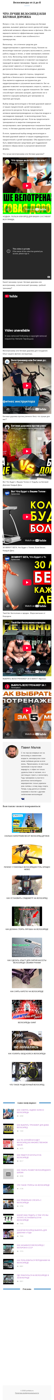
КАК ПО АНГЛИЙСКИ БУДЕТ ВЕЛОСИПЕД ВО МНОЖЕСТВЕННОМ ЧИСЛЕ (32, 1142)
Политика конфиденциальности (27, 1393)
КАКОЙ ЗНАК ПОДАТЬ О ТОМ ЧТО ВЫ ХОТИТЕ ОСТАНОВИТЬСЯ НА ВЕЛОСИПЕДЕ (32, 1217)
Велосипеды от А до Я (27, 2)
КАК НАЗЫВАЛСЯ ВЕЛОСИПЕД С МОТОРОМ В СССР (31, 1246)
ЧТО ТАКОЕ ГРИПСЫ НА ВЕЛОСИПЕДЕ (33, 1185)
